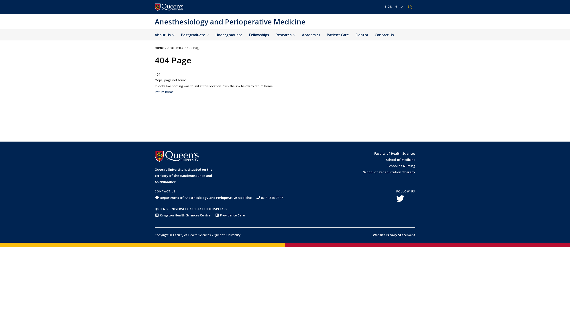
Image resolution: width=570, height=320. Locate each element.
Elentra (362, 34)
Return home (164, 92)
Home (159, 48)
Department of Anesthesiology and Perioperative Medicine (206, 198)
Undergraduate (229, 34)
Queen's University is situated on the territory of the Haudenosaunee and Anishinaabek (183, 175)
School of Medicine (400, 160)
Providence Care (232, 215)
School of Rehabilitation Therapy (389, 172)
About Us (163, 34)
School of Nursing (401, 166)
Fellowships (259, 34)
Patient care (338, 34)
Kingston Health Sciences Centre (185, 215)
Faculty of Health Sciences (394, 153)
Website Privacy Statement (394, 235)
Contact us (384, 34)
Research (284, 34)
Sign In (391, 6)
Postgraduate (193, 34)
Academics (311, 34)
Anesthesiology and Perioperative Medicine (230, 21)
